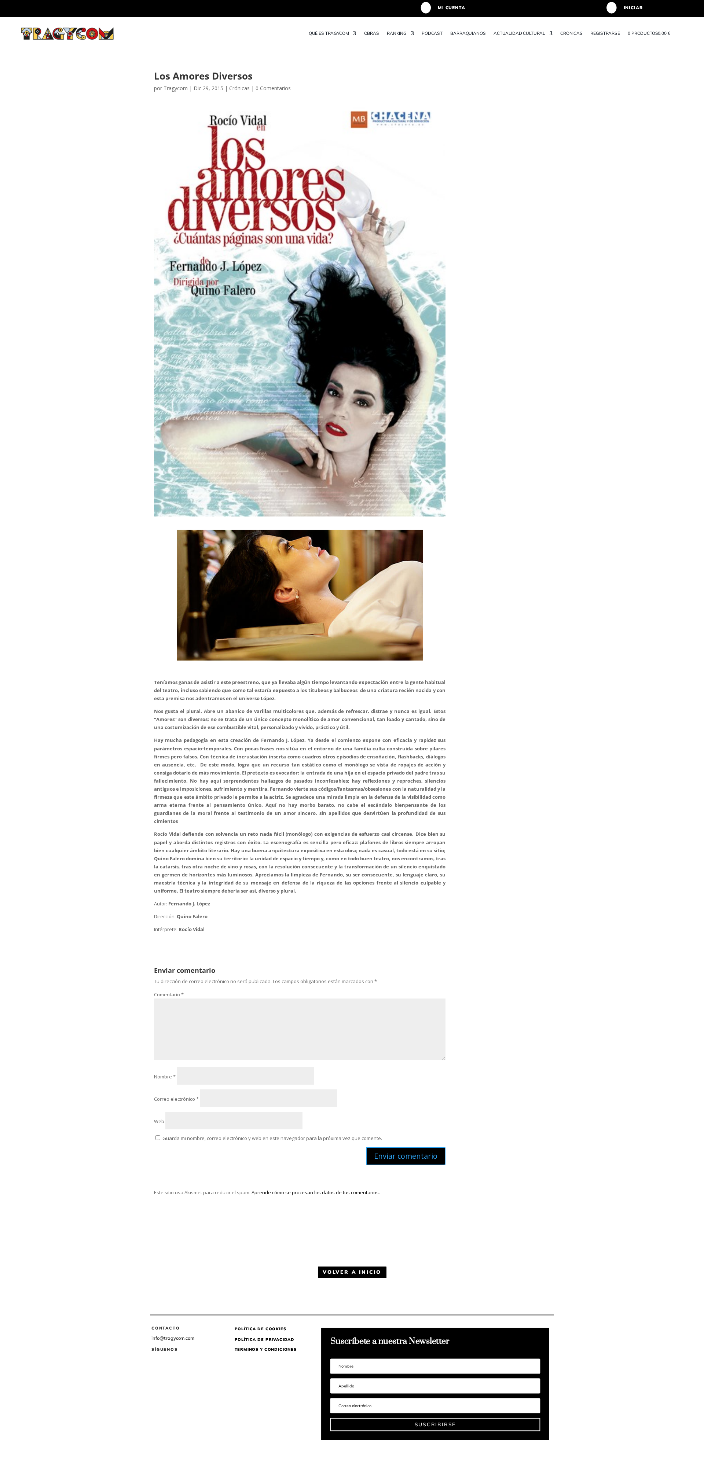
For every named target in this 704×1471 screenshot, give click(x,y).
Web (159, 1121)
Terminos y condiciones (266, 1349)
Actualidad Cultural (519, 33)
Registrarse (605, 33)
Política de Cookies (260, 1329)
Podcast (432, 33)
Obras (371, 33)
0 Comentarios (273, 88)
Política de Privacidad (265, 1339)
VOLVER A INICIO (352, 1272)
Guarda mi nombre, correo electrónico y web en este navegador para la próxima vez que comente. (272, 1138)
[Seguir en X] (167, 1359)
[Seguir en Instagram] (182, 1359)
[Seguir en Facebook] (153, 1359)
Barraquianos (468, 33)
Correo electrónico (176, 1099)
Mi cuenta (451, 7)
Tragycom (176, 88)
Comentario (169, 994)
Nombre (165, 1076)
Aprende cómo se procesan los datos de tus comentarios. (316, 1192)
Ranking (397, 33)
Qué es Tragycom (329, 33)
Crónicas (572, 33)
